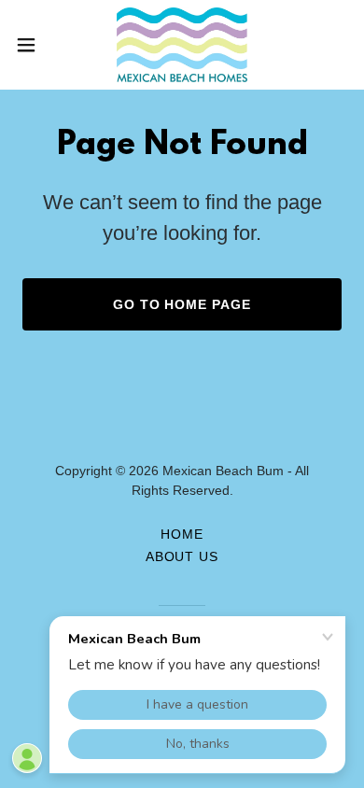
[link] (181, 44)
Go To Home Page (182, 304)
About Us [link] (182, 556)
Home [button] (182, 534)
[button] (33, 44)
